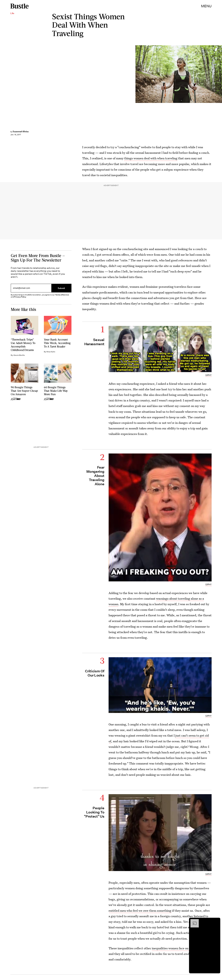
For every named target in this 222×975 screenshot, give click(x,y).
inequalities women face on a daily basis (179, 948)
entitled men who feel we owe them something (140, 911)
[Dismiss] (216, 921)
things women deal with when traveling (150, 158)
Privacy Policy (20, 297)
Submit (61, 288)
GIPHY (208, 375)
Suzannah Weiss (21, 131)
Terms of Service (62, 295)
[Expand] (193, 921)
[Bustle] (19, 6)
